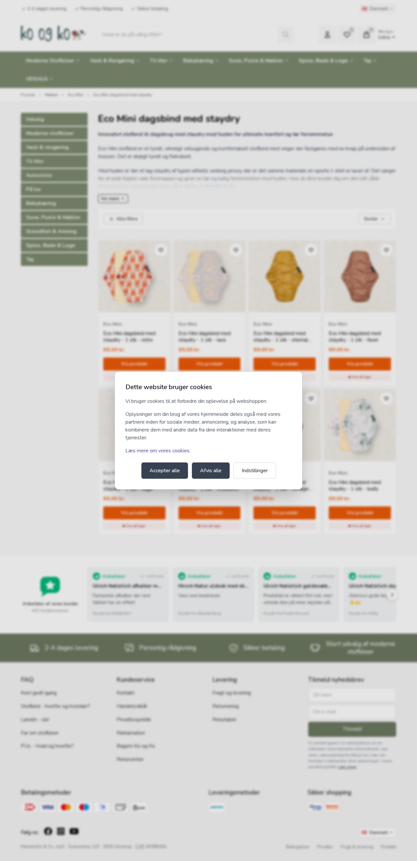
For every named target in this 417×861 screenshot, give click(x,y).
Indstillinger (255, 470)
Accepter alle (165, 470)
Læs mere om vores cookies (157, 450)
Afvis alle (211, 470)
